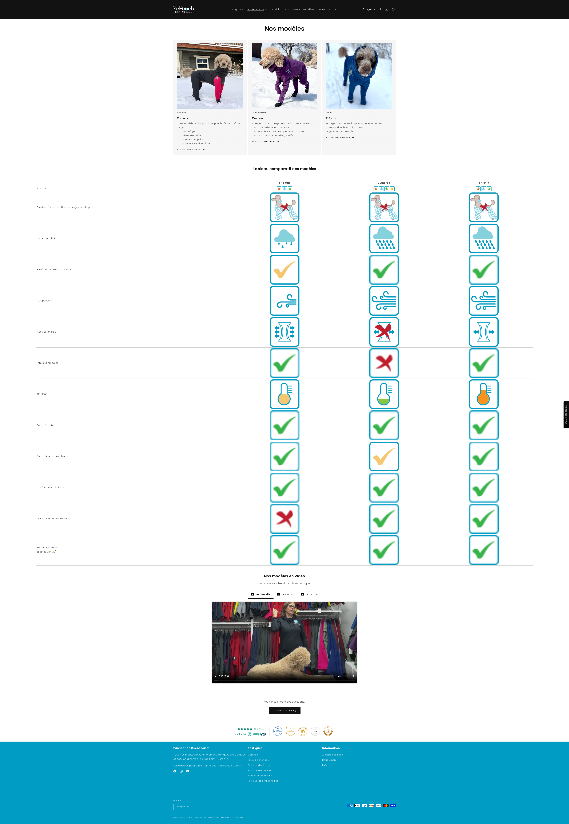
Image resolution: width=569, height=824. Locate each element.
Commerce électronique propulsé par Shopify (223, 817)
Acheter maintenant (189, 149)
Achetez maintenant (264, 141)
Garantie (253, 754)
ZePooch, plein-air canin (192, 817)
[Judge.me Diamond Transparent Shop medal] (278, 731)
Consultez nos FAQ (284, 710)
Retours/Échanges (258, 760)
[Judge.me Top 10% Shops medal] (328, 731)
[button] (257, 9)
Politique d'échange (259, 765)
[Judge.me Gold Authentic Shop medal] (290, 731)
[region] (284, 371)
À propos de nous (332, 754)
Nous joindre (329, 760)
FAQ (324, 765)
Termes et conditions (260, 775)
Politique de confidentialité (263, 781)
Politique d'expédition (260, 770)
